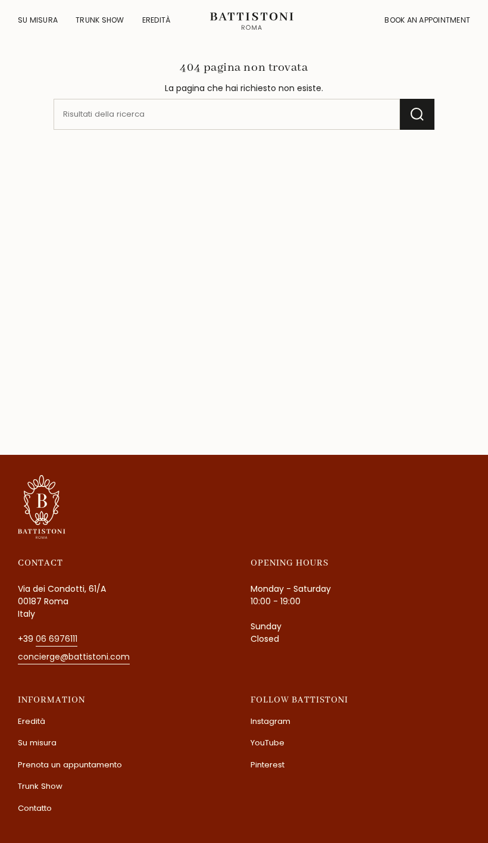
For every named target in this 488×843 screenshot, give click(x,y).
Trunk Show (40, 786)
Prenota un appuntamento (70, 764)
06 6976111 (56, 639)
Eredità (31, 721)
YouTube (267, 742)
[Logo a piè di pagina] (41, 507)
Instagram (270, 721)
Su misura (37, 742)
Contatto (35, 808)
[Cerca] (417, 114)
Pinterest (267, 764)
